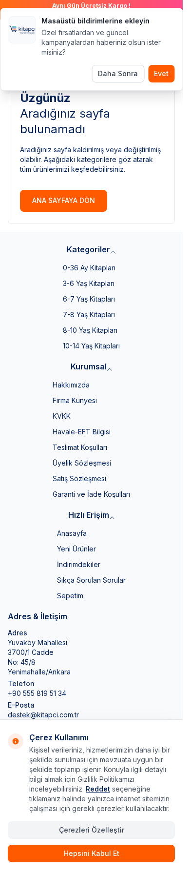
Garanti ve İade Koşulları (91, 494)
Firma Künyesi (75, 400)
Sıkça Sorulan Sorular (91, 580)
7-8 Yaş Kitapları (89, 314)
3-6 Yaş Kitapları (88, 283)
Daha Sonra (118, 73)
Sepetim (70, 595)
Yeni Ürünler (76, 549)
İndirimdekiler (78, 564)
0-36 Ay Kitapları (89, 268)
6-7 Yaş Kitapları (89, 299)
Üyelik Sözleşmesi (82, 463)
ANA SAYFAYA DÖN (63, 200)
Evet (161, 73)
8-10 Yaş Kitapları (90, 330)
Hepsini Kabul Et (91, 853)
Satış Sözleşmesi (79, 478)
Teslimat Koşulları (80, 447)
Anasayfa (72, 533)
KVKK (62, 416)
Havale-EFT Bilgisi (82, 431)
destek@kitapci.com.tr (43, 715)
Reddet (98, 789)
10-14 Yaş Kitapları (91, 346)
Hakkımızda (71, 385)
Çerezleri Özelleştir (91, 830)
